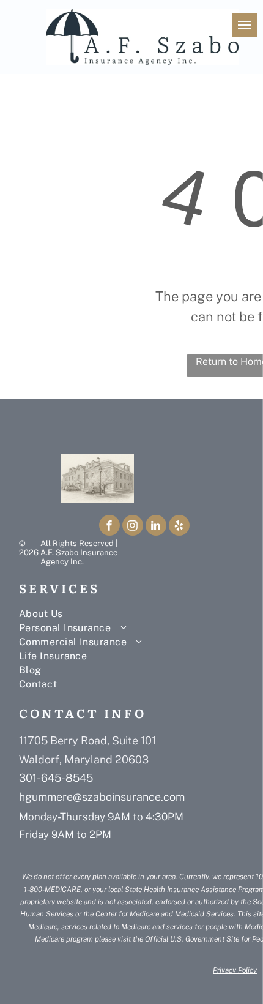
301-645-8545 (56, 777)
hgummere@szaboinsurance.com (102, 796)
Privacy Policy (235, 970)
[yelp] (179, 527)
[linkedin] (156, 527)
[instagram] (132, 527)
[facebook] (109, 527)
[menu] (244, 25)
